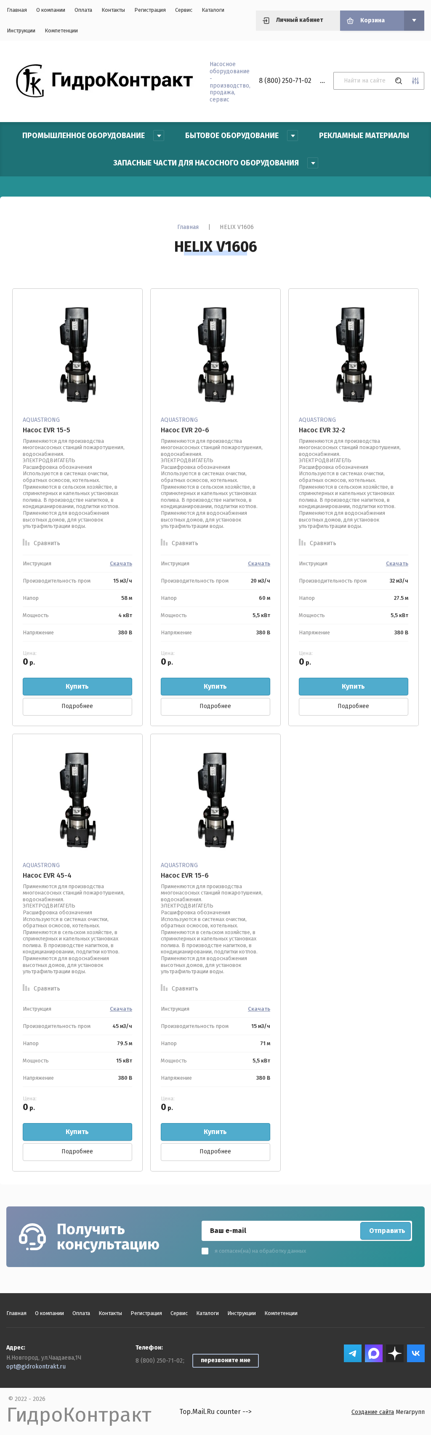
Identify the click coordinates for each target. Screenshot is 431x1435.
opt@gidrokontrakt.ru (36, 1366)
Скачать (121, 563)
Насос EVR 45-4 (47, 875)
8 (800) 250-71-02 (285, 81)
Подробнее (77, 706)
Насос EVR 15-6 (185, 875)
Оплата (83, 10)
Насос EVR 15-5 (46, 430)
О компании (50, 10)
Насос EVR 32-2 (322, 430)
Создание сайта (372, 1412)
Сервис (183, 10)
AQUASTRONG (41, 419)
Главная (17, 10)
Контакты (113, 10)
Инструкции (21, 30)
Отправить (387, 1231)
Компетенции (61, 30)
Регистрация (150, 10)
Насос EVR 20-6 (185, 430)
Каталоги (213, 10)
